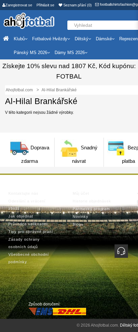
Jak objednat (20, 216)
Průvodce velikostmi (28, 224)
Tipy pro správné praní (30, 232)
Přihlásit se (45, 5)
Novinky (80, 217)
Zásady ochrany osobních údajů (24, 243)
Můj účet (81, 193)
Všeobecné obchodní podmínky (28, 258)
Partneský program (91, 209)
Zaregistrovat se (18, 5)
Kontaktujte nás (23, 193)
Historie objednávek (92, 201)
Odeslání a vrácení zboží (27, 204)
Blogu (78, 224)
